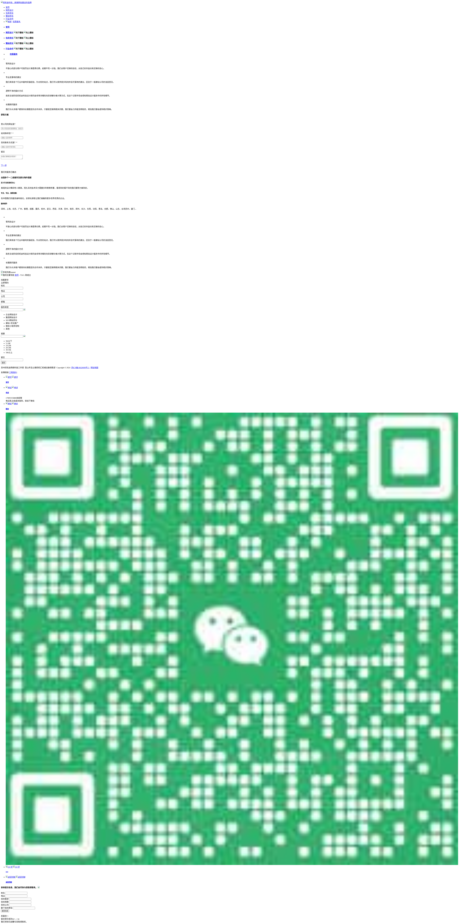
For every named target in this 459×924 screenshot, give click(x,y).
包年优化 (9, 13)
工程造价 (13, 372)
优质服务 (17, 22)
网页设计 (9, 10)
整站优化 (9, 16)
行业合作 (9, 19)
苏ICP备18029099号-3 (80, 368)
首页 (8, 7)
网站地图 (94, 368)
